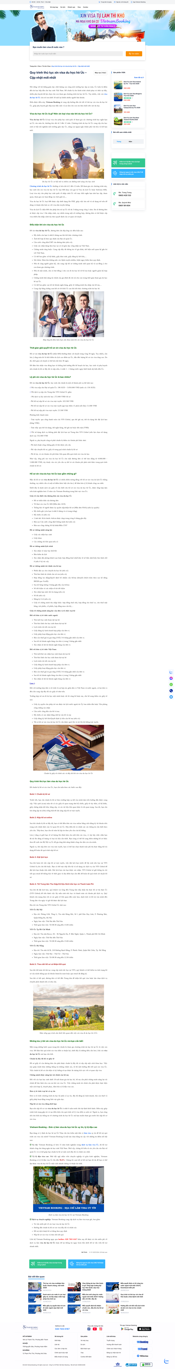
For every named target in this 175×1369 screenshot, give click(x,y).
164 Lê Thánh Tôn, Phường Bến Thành (35, 1339)
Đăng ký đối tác (112, 1357)
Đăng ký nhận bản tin (114, 1352)
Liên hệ (57, 1344)
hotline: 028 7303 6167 (67, 1239)
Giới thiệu (58, 1340)
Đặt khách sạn (85, 1348)
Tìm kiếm (135, 54)
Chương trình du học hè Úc (41, 186)
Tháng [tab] (119, 141)
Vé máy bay (54, 7)
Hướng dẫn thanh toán (114, 1344)
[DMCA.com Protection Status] (146, 1365)
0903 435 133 (125, 195)
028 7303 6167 (62, 1329)
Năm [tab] (130, 141)
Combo (85, 7)
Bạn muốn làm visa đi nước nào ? (48, 47)
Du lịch (62, 7)
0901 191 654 (124, 205)
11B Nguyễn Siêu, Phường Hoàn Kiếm (35, 1346)
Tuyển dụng (111, 1340)
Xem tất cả (138, 77)
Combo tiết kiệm (86, 1357)
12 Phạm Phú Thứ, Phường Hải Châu (35, 1353)
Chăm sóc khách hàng (114, 1348)
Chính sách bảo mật (61, 1352)
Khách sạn (71, 7)
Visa (79, 7)
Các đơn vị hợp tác (61, 1348)
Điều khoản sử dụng (61, 1357)
